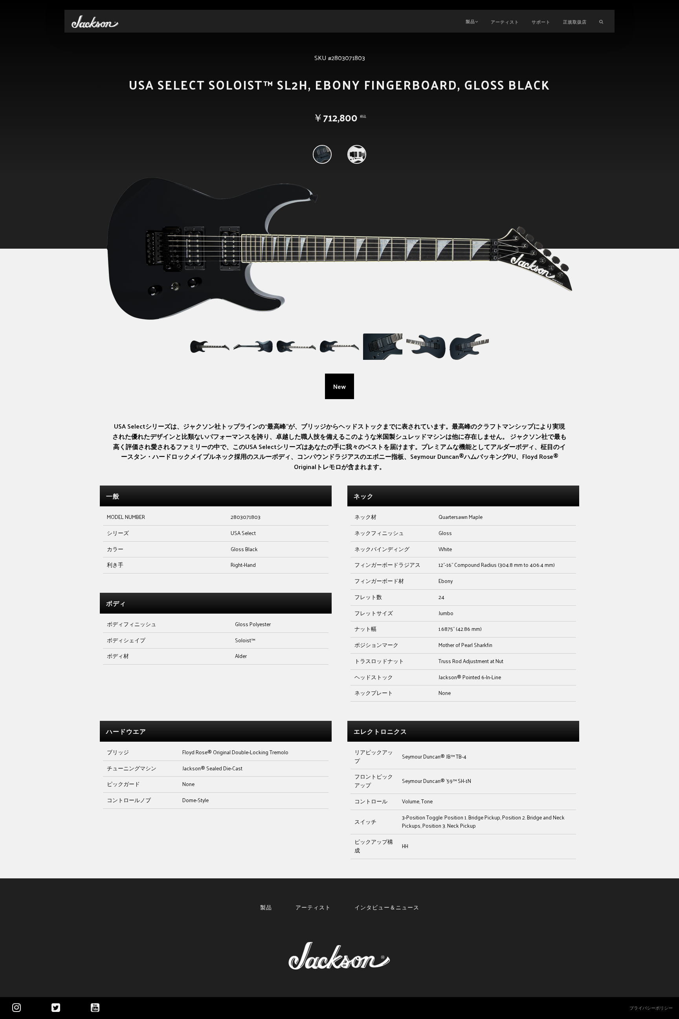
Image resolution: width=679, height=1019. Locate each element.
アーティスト (505, 22)
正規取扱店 (575, 22)
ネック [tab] (364, 496)
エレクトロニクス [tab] (380, 731)
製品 (470, 21)
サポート (541, 22)
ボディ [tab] (116, 603)
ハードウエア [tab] (126, 731)
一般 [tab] (112, 496)
